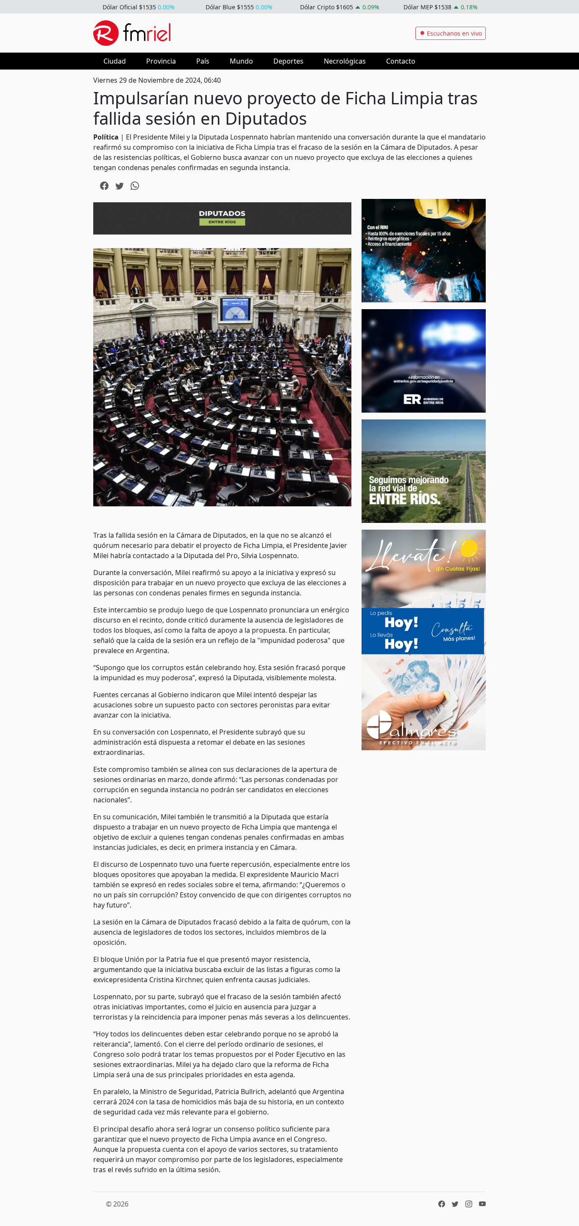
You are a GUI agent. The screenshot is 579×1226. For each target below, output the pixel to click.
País (202, 61)
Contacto (400, 61)
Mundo (241, 61)
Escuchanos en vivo (453, 33)
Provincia (161, 61)
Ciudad (114, 61)
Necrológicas (345, 61)
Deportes (288, 61)
